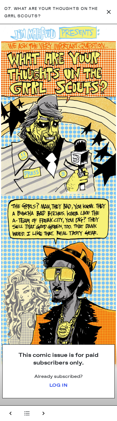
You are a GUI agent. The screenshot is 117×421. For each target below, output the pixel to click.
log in (58, 385)
